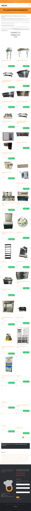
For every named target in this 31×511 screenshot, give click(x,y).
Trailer (12, 462)
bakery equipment (10, 454)
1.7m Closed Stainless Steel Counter (8, 101)
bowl (25, 454)
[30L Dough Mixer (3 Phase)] (8, 166)
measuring (23, 458)
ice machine (19, 458)
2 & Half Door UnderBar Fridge (22, 101)
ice (10, 458)
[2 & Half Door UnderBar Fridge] (23, 94)
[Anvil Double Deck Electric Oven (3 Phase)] (23, 274)
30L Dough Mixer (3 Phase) (6, 172)
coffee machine (19, 455)
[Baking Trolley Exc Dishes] (23, 336)
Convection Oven (19, 427)
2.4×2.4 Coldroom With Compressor (8, 152)
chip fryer (15, 455)
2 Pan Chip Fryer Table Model (7, 121)
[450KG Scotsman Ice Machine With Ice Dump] (8, 221)
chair (12, 455)
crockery (24, 455)
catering (9, 455)
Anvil (2, 454)
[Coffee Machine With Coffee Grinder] (23, 394)
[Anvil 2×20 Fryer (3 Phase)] (8, 278)
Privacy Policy (24, 504)
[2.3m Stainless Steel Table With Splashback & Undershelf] (23, 114)
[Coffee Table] (8, 418)
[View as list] (16, 37)
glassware (5, 458)
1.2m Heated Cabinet (20, 80)
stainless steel (3, 462)
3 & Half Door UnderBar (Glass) (22, 142)
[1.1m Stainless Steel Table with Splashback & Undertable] (8, 73)
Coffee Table (4, 425)
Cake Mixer (4, 401)
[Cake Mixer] (8, 392)
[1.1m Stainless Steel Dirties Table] (23, 49)
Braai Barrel (19, 375)
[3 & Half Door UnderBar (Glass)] (23, 135)
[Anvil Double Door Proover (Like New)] (8, 306)
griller (8, 458)
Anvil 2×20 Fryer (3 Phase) (6, 289)
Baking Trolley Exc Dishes (21, 346)
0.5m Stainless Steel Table (6, 60)
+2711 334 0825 (12, 444)
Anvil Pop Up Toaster (20, 317)
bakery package (16, 454)
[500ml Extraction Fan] (23, 221)
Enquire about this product (11, 66)
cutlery (27, 455)
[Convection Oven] (23, 419)
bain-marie (5, 454)
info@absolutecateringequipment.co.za (17, 0)
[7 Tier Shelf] (8, 250)
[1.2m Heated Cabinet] (23, 73)
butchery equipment (4, 455)
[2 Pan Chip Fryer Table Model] (8, 114)
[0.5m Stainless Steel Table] (8, 49)
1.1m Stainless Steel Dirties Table (22, 60)
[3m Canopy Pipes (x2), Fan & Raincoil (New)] (8, 196)
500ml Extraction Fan (20, 232)
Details (3, 64)
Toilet (9, 462)
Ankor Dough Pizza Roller (21, 261)
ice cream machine (14, 458)
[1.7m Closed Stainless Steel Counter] (8, 94)
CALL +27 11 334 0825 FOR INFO (20, 476)
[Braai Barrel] (23, 365)
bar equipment (21, 454)
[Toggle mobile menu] (29, 4)
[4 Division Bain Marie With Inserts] (23, 196)
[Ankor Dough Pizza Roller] (23, 250)
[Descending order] (19, 32)
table (7, 462)
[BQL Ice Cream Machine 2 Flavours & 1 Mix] (8, 365)
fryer (2, 458)
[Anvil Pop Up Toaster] (23, 306)
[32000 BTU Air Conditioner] (23, 171)
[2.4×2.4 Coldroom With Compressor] (8, 140)
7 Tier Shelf (4, 261)
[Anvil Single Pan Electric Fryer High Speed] (8, 336)
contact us (19, 22)
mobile (27, 458)
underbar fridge (16, 462)
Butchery (28, 454)
